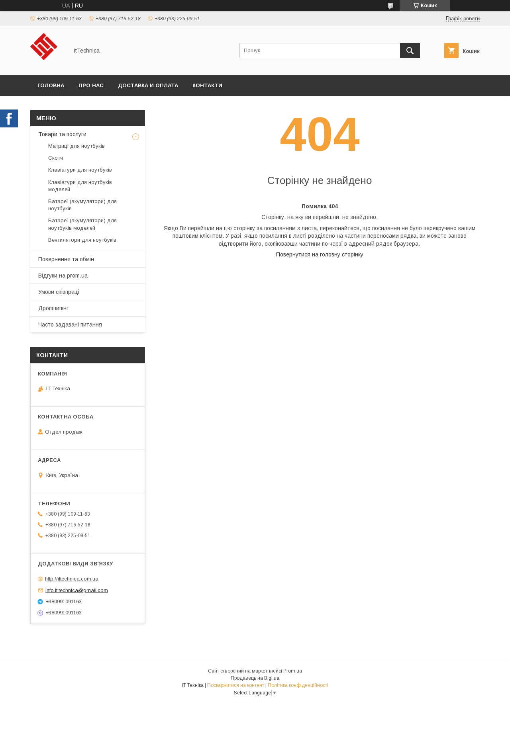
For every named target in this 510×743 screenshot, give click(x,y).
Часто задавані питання (70, 324)
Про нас (91, 85)
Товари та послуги (62, 134)
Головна (50, 85)
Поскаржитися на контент (235, 685)
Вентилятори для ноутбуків (82, 240)
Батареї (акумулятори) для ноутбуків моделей (82, 224)
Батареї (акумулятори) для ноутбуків (82, 204)
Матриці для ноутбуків (76, 146)
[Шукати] (410, 50)
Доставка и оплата (148, 85)
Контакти (207, 85)
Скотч (55, 158)
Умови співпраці (58, 292)
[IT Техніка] (47, 65)
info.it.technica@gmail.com (76, 590)
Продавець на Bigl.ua (255, 678)
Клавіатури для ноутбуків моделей (80, 185)
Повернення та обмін (66, 259)
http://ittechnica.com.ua (71, 579)
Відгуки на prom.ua (63, 275)
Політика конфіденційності (298, 685)
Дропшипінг (53, 308)
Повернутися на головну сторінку (319, 254)
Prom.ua (292, 671)
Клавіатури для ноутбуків (80, 170)
